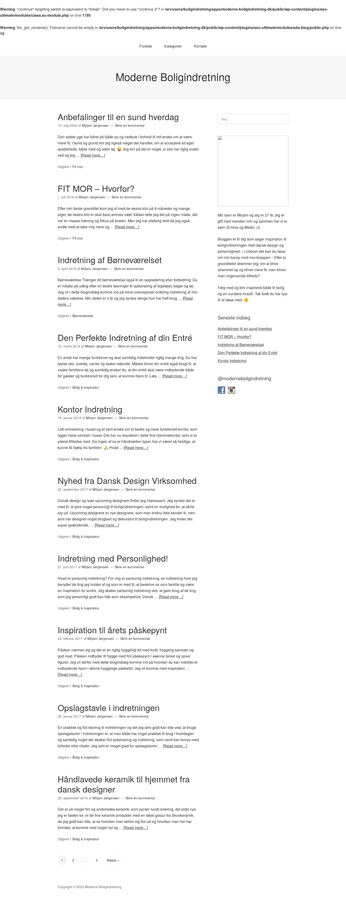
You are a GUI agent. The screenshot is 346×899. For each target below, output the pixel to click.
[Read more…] (93, 155)
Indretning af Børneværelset (110, 259)
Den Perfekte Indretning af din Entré (125, 337)
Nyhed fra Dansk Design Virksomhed (127, 480)
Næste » (113, 860)
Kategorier (173, 46)
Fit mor (77, 166)
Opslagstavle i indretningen (109, 707)
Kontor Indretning (90, 409)
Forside (145, 46)
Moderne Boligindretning (173, 76)
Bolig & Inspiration (85, 387)
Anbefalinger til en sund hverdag (118, 116)
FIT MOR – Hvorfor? (96, 188)
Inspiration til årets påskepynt (112, 630)
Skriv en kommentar (130, 125)
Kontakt (200, 46)
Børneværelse (82, 315)
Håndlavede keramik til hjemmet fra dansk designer (124, 784)
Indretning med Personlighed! (113, 558)
